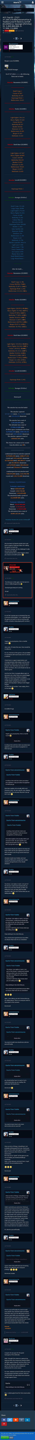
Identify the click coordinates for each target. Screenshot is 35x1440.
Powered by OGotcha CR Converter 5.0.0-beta (17, 519)
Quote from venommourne (14, 770)
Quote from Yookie (12, 730)
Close (11, 1437)
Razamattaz (20, 30)
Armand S (18, 1332)
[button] (2, 2)
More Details (5, 1437)
